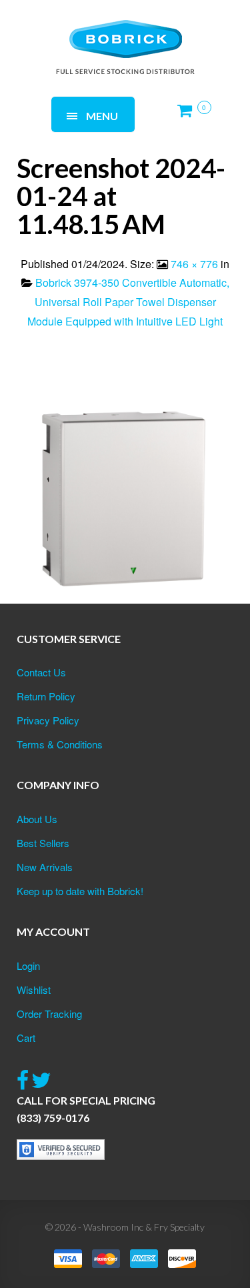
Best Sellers (43, 843)
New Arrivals (45, 867)
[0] (188, 115)
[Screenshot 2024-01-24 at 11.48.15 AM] (125, 489)
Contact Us (41, 672)
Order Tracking (49, 1014)
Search (180, 31)
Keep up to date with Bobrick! (80, 891)
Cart (26, 1038)
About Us (37, 819)
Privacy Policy (48, 720)
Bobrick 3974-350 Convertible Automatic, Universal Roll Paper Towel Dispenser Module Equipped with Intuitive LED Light (128, 302)
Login (28, 965)
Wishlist (34, 990)
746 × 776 (194, 263)
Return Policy (46, 696)
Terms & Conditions (60, 744)
